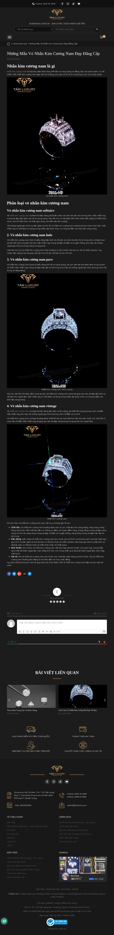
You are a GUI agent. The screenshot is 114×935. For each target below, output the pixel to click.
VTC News (11, 830)
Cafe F (10, 845)
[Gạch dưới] (27, 631)
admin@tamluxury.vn (77, 805)
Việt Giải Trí (12, 841)
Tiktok (86, 894)
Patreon (60, 897)
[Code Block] (47, 631)
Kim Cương (65, 889)
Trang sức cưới (53, 889)
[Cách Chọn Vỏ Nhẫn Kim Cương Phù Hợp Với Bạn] (82, 696)
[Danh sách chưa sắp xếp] (39, 631)
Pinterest (40, 894)
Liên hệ (75, 889)
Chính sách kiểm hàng (68, 838)
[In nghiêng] (24, 631)
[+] (58, 631)
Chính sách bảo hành (68, 826)
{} (54, 631)
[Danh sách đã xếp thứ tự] (35, 631)
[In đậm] (20, 631)
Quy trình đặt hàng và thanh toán (74, 830)
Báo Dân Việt (12, 834)
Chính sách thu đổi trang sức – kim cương (77, 822)
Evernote (31, 894)
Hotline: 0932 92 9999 (77, 794)
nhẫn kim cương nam (19, 215)
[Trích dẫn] (43, 631)
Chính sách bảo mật (68, 841)
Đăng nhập (101, 613)
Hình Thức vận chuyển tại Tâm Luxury (75, 834)
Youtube (54, 894)
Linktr (52, 897)
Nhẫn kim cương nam (16, 71)
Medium (62, 894)
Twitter (23, 894)
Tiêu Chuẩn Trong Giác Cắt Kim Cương (22, 710)
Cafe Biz (10, 838)
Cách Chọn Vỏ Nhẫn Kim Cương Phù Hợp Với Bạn (77, 710)
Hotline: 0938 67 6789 (76, 797)
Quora (102, 894)
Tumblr (70, 894)
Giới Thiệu (11, 822)
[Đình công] (31, 631)
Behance (78, 894)
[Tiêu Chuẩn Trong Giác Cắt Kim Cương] (31, 696)
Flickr (47, 894)
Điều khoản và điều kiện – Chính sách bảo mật (27, 826)
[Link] (51, 631)
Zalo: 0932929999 (23, 805)
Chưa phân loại (20, 43)
